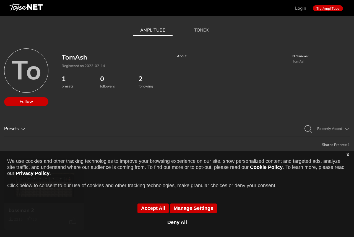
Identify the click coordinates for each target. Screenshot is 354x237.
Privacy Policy (33, 173)
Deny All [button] (177, 222)
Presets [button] (11, 129)
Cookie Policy (266, 167)
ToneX (201, 30)
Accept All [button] (153, 208)
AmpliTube (152, 30)
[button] (308, 129)
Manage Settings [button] (193, 208)
